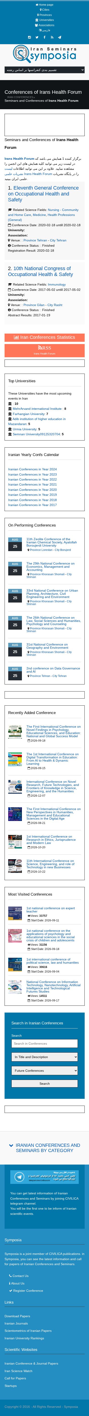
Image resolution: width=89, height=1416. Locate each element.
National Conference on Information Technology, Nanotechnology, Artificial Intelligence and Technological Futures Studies (53, 986)
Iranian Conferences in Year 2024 (32, 469)
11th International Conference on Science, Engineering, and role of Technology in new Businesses (50, 864)
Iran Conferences (20, 97)
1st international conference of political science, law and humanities (52, 961)
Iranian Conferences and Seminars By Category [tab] (48, 1148)
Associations (46, 25)
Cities (45, 9)
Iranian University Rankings (24, 1338)
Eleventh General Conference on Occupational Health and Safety (43, 194)
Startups (11, 1386)
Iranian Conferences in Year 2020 (32, 489)
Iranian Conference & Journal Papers (31, 1363)
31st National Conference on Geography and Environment (47, 646)
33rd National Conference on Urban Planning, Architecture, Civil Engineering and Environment (52, 594)
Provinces (45, 15)
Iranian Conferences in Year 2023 (32, 474)
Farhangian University (28, 414)
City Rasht (54, 305)
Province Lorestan (41, 550)
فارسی (46, 30)
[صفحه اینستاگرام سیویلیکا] (29, 37)
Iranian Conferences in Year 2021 (32, 484)
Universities (46, 20)
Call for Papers (15, 1378)
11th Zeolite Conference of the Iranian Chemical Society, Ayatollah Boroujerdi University (51, 542)
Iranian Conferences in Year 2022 (32, 479)
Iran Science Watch (18, 1371)
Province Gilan (33, 305)
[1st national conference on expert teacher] (15, 913)
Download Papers (17, 1316)
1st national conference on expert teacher (50, 909)
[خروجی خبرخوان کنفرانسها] (52, 37)
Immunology (57, 284)
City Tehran (58, 240)
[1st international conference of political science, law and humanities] (15, 964)
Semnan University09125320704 (36, 434)
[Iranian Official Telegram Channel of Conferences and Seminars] (44, 1177)
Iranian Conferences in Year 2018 (32, 500)
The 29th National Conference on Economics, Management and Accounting (50, 567)
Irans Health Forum (19, 158)
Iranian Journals (16, 1323)
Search (16, 1035)
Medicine (39, 215)
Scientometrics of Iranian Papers (28, 1330)
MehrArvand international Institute (38, 408)
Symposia (71, 1406)
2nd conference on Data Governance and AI (53, 669)
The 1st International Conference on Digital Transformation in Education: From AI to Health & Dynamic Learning (52, 758)
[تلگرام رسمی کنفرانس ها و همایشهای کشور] (59, 37)
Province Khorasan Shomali (47, 574)
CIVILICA (55, 1254)
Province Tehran (35, 240)
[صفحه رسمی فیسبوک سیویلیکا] (44, 37)
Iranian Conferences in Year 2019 (32, 494)
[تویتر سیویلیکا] (37, 37)
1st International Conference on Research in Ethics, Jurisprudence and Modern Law (51, 840)
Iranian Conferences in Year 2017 (32, 505)
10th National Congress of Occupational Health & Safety (40, 271)
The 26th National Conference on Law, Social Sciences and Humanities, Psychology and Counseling (53, 621)
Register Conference (28, 1290)
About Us (17, 1283)
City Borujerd (63, 550)
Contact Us (21, 1276)
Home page (46, 4)
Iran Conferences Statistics (47, 337)
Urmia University (25, 429)
